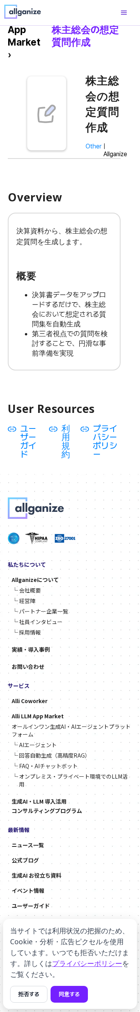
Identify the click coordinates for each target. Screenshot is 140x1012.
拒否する (28, 994)
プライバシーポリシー (105, 441)
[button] (124, 13)
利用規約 (65, 441)
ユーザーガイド (28, 441)
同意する (69, 994)
